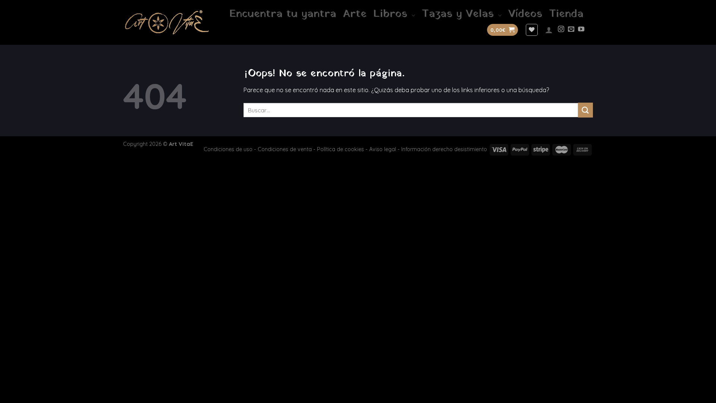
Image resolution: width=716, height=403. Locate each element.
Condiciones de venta (285, 149)
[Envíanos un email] (571, 29)
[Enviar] (585, 110)
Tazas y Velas (458, 14)
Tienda (566, 14)
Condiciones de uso (228, 149)
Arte (355, 14)
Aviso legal (382, 149)
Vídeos (525, 14)
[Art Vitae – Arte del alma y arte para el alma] (167, 22)
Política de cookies (340, 149)
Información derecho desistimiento (444, 149)
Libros (390, 14)
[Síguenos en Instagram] (561, 29)
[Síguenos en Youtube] (581, 29)
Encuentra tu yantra (282, 14)
